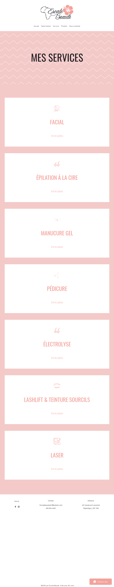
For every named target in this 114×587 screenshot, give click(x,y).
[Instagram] (19, 507)
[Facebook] (15, 507)
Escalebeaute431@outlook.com (51, 505)
